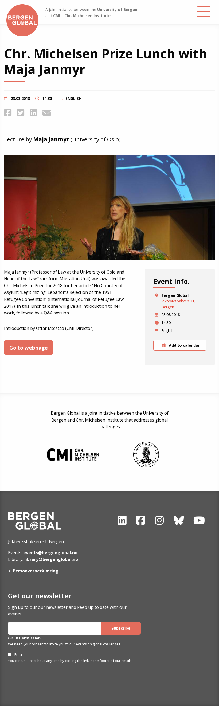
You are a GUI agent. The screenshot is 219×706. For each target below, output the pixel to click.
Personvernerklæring (35, 571)
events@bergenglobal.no (50, 553)
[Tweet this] (20, 112)
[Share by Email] (46, 112)
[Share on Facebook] (7, 112)
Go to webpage (28, 347)
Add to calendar (184, 345)
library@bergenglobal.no (51, 559)
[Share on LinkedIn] (33, 112)
